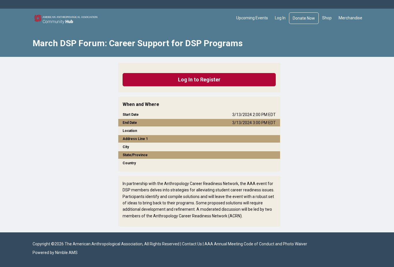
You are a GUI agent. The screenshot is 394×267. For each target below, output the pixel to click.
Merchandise (350, 18)
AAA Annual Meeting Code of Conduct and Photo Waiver (255, 244)
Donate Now (304, 18)
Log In (280, 18)
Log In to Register (199, 79)
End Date (130, 123)
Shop (327, 18)
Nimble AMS (66, 252)
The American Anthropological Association (103, 244)
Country (129, 163)
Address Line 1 (135, 139)
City (126, 147)
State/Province (135, 155)
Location (130, 131)
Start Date (131, 115)
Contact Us (192, 244)
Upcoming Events (252, 18)
